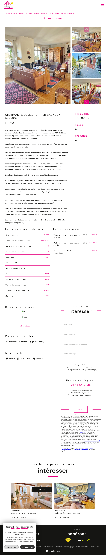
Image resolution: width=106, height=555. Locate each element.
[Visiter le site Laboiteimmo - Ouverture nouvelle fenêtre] (53, 552)
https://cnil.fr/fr (83, 432)
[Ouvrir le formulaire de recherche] (96, 5)
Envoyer (81, 409)
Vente (30, 13)
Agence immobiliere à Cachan (15, 13)
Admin (78, 546)
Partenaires (84, 546)
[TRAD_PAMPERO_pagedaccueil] (8, 8)
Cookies (71, 547)
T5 (48, 13)
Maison (43, 13)
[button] (86, 102)
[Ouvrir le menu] (102, 5)
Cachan (36, 13)
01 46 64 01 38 (81, 384)
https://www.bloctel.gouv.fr (92, 441)
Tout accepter (27, 547)
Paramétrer (11, 547)
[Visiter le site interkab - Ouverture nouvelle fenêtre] (82, 540)
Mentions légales (69, 546)
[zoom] (37, 104)
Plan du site (58, 546)
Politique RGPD (94, 546)
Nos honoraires (49, 546)
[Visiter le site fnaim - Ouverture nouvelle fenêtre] (68, 540)
